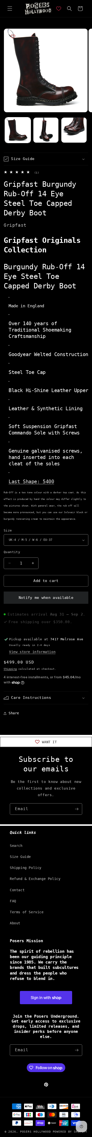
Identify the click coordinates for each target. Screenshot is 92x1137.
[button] (9, 8)
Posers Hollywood (35, 1131)
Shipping (10, 668)
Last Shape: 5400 (31, 481)
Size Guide (20, 857)
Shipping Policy (25, 868)
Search (16, 846)
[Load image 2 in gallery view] (46, 130)
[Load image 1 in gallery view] (18, 130)
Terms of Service (27, 912)
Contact (17, 890)
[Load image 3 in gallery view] (74, 130)
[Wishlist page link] (58, 8)
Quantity (12, 552)
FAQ (13, 901)
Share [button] (14, 713)
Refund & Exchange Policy (35, 879)
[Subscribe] (76, 809)
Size (8, 530)
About (15, 923)
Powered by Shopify (70, 1131)
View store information (32, 652)
